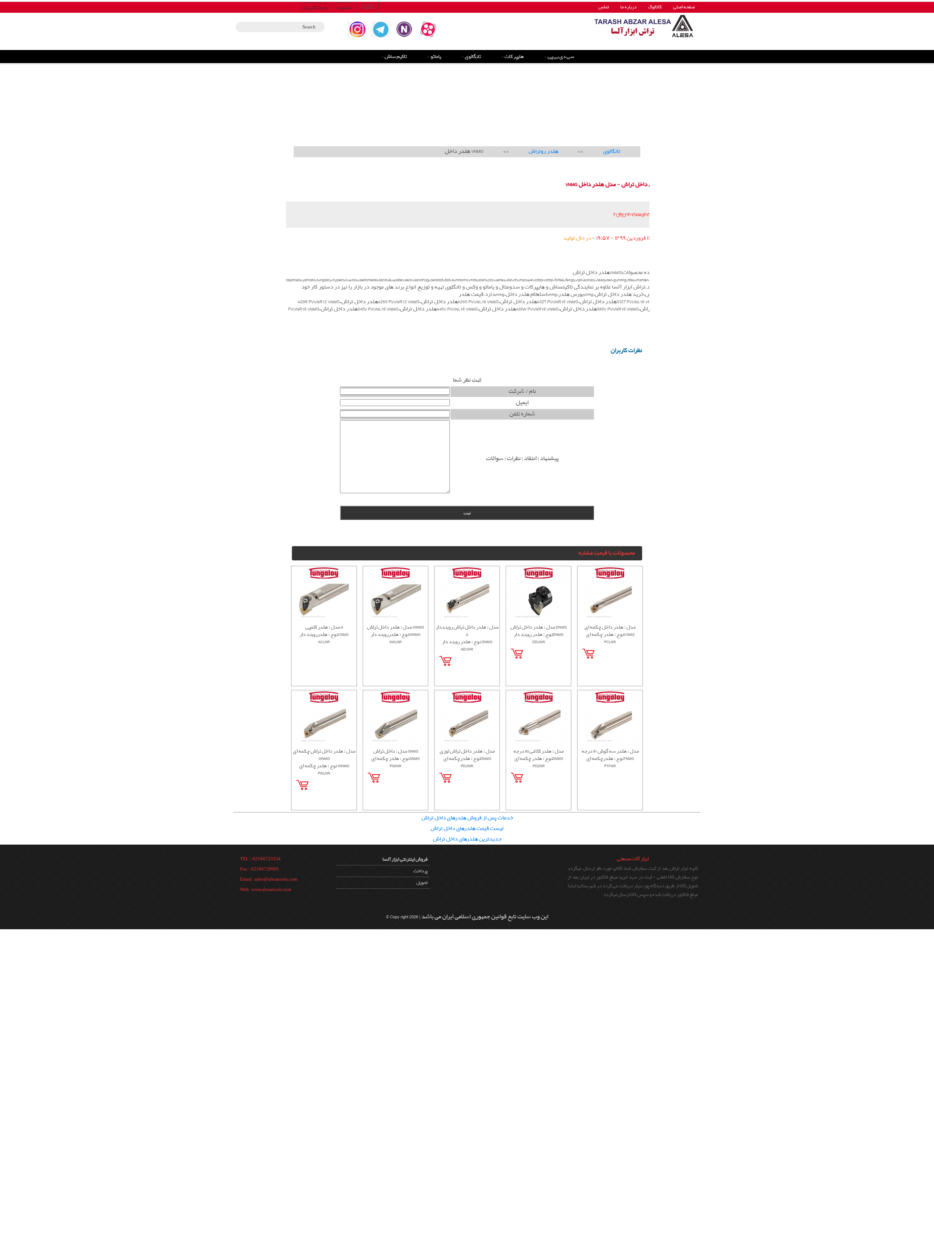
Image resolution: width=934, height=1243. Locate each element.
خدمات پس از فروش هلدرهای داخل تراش (467, 818)
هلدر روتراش (543, 151)
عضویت (344, 7)
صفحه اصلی (684, 7)
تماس (603, 7)
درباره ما (628, 7)
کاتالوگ (655, 7)
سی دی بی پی (561, 56)
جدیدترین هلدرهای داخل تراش (467, 839)
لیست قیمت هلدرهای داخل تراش (467, 828)
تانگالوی (473, 56)
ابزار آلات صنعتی (633, 858)
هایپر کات (514, 56)
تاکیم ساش (396, 56)
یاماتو (436, 56)
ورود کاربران (314, 7)
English (367, 7)
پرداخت (420, 871)
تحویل (422, 883)
